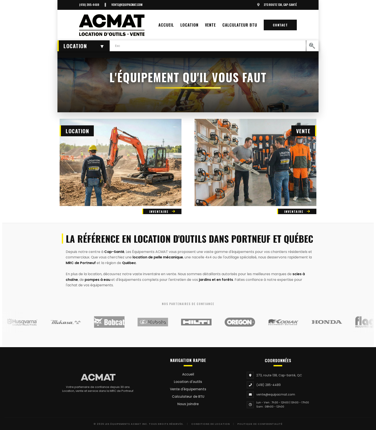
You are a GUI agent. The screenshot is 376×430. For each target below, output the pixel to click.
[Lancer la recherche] (312, 45)
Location (189, 25)
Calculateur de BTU (188, 396)
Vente (210, 25)
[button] (83, 45)
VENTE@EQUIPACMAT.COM (127, 5)
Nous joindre (188, 404)
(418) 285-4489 (89, 5)
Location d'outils (188, 381)
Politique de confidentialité (259, 424)
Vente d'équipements (188, 389)
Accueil (166, 25)
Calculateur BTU (239, 25)
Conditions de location (210, 424)
